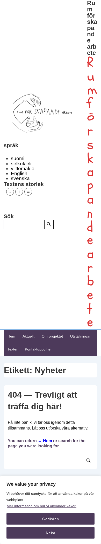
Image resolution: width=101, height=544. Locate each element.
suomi (17, 158)
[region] (50, 510)
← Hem (45, 441)
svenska (20, 178)
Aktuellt (28, 336)
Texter (13, 349)
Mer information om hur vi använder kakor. (41, 506)
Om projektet (52, 336)
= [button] (28, 192)
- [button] (10, 192)
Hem (11, 336)
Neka (50, 533)
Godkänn (50, 519)
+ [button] (19, 192)
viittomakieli (24, 168)
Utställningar (80, 336)
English (19, 173)
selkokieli (21, 163)
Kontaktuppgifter (38, 349)
